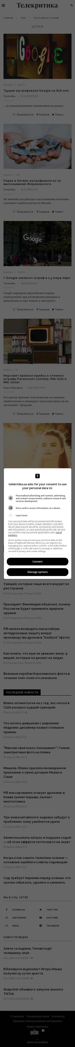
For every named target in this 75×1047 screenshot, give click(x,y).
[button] (37, 515)
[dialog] (37, 523)
